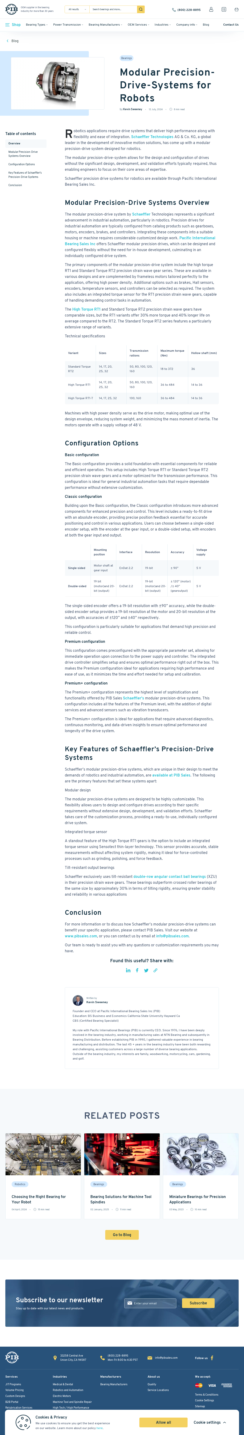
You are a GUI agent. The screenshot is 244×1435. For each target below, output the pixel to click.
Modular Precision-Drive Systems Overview (23, 154)
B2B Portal (11, 1402)
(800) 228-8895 (189, 9)
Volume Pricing (14, 1390)
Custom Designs (15, 1396)
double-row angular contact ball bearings (169, 876)
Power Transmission (67, 25)
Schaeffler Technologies (152, 136)
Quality (152, 1384)
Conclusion (15, 185)
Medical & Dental (63, 1384)
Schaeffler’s (133, 698)
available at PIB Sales (171, 775)
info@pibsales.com (172, 936)
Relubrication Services (18, 1407)
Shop (16, 24)
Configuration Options (21, 164)
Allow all (163, 1422)
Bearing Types (35, 25)
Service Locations (158, 1390)
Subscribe (198, 1303)
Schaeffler (141, 214)
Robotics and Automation (68, 1390)
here (99, 1428)
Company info (185, 25)
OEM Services (137, 25)
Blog (206, 25)
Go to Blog (122, 1234)
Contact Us (231, 25)
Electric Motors (62, 1396)
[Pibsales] (12, 1357)
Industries (162, 25)
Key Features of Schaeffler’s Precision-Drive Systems (25, 175)
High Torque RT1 (87, 309)
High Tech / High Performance (71, 1407)
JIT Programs (13, 1384)
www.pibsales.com (81, 936)
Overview (14, 143)
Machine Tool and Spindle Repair (72, 1402)
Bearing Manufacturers (104, 25)
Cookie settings (207, 1422)
